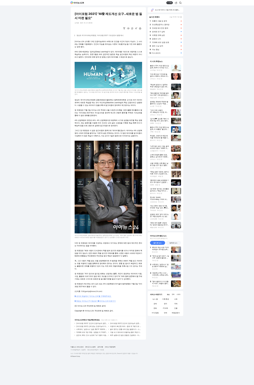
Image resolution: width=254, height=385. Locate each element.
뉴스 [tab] (168, 294)
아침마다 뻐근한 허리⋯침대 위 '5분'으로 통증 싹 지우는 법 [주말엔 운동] (125, 326)
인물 (175, 308)
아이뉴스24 (78, 3)
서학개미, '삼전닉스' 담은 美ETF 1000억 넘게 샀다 (91, 329)
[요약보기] (124, 28)
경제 (155, 304)
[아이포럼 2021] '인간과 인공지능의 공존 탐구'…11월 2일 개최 (91, 323)
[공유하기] (176, 3)
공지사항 (100, 347)
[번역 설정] (132, 28)
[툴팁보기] (181, 17)
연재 (165, 313)
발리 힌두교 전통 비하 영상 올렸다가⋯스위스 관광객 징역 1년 (125, 329)
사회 (175, 299)
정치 (165, 304)
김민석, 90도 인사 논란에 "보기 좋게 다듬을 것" (91, 335)
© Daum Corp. (75, 356)
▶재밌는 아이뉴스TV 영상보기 (86, 301)
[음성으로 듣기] (128, 28)
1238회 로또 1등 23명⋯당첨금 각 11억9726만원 (91, 332)
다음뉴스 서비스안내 (77, 347)
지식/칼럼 (155, 313)
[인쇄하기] (140, 28)
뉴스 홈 (155, 299)
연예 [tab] (173, 294)
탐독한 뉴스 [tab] (173, 243)
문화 (155, 308)
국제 (175, 304)
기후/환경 (165, 299)
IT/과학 (165, 308)
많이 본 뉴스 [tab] (157, 243)
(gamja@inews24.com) (93, 291)
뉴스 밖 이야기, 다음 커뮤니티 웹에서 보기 (169, 10)
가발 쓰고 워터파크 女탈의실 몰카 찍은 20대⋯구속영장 (125, 332)
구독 (170, 3)
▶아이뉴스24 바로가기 (107, 301)
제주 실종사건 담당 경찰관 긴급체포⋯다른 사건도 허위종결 (125, 335)
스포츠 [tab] (178, 294)
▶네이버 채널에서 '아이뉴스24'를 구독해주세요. (93, 296)
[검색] (181, 3)
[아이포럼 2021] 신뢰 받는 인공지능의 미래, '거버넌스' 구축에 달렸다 (91, 326)
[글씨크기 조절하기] (136, 28)
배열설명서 (176, 313)
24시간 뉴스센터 (90, 347)
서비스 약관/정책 (110, 347)
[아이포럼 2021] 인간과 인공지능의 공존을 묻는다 (125, 323)
